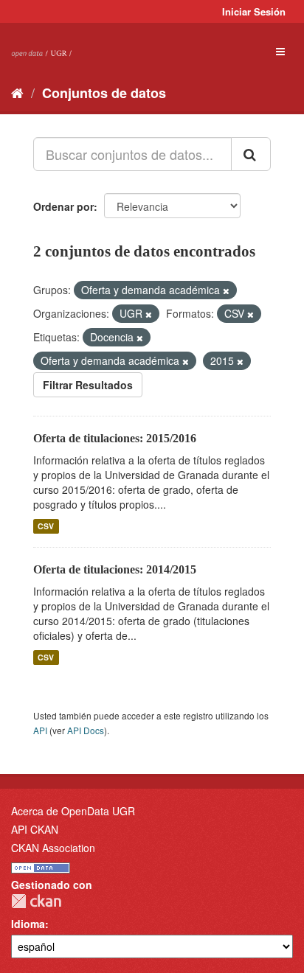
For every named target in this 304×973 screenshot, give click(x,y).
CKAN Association (53, 847)
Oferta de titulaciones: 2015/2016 (114, 438)
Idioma (28, 923)
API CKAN (34, 829)
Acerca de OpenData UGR (73, 810)
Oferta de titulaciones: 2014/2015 (114, 569)
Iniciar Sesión (254, 11)
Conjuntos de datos (104, 92)
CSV (46, 525)
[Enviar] (251, 154)
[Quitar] (226, 290)
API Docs (85, 730)
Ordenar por (63, 206)
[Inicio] (17, 92)
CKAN (36, 901)
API (40, 730)
